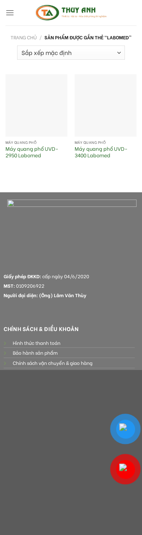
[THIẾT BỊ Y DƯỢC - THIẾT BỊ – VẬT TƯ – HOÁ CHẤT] (71, 12)
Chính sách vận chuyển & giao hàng (52, 362)
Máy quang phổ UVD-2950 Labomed (31, 152)
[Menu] (9, 12)
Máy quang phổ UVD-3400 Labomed (101, 152)
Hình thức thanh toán (36, 342)
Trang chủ (24, 37)
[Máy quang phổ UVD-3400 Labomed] (106, 105)
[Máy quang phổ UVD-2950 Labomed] (36, 105)
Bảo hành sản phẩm (35, 352)
